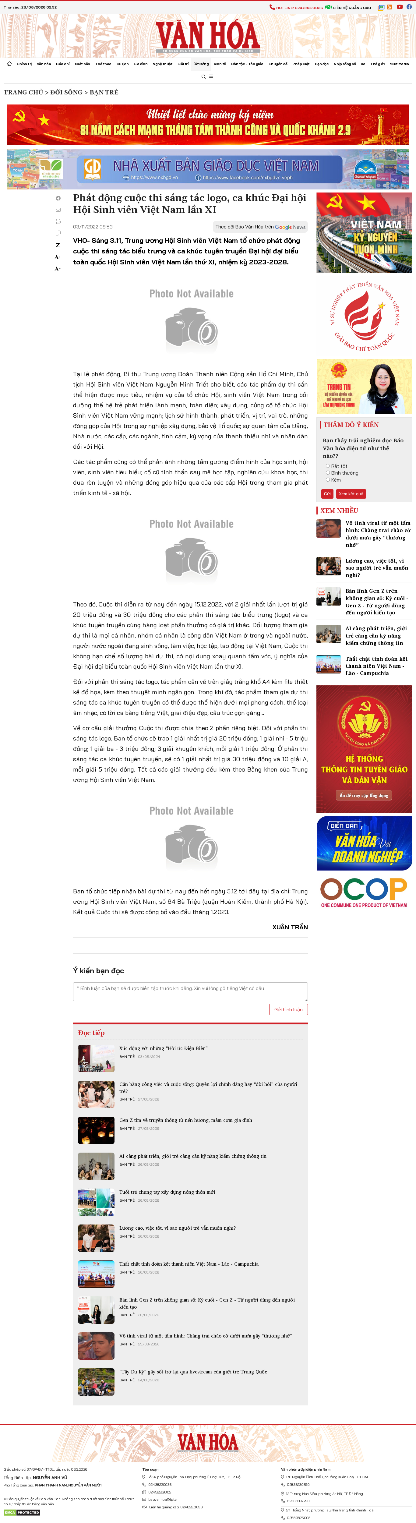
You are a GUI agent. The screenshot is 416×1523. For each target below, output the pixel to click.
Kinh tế (220, 64)
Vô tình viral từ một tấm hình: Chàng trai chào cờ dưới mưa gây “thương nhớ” (205, 1336)
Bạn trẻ (127, 1056)
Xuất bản (82, 64)
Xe (363, 64)
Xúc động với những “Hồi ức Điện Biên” (163, 1048)
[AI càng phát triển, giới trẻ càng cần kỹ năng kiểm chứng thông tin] (96, 1166)
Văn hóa (44, 64)
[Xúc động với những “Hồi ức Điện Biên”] (96, 1058)
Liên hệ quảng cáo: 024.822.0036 (175, 1507)
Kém (336, 480)
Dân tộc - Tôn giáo (247, 64)
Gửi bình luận (288, 1009)
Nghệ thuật (162, 64)
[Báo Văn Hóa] (208, 1441)
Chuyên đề (278, 64)
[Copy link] (58, 233)
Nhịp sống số (345, 64)
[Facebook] (58, 198)
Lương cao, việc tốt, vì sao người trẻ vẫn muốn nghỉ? (177, 1228)
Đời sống (201, 64)
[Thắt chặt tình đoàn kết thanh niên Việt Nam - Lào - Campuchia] (96, 1274)
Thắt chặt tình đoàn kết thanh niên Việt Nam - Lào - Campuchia (189, 1264)
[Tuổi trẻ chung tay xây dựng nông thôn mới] (96, 1202)
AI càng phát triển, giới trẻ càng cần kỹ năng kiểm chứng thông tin (192, 1156)
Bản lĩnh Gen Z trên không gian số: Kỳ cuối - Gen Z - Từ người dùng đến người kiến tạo (207, 1303)
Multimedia (399, 64)
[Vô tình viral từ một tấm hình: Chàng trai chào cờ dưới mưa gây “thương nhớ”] (96, 1346)
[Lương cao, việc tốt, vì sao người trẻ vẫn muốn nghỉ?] (96, 1238)
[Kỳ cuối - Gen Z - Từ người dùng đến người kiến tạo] (96, 1310)
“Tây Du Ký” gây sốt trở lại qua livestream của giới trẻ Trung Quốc (193, 1372)
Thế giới (377, 64)
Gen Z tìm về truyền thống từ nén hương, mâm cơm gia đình (185, 1120)
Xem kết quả (351, 493)
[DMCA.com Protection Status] (22, 1512)
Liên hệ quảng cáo (352, 7)
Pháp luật (301, 64)
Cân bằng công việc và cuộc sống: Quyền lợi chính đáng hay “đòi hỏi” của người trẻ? (208, 1087)
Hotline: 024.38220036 (299, 7)
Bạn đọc (322, 64)
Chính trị (24, 64)
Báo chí (62, 64)
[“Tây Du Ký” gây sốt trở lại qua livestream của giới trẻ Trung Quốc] (96, 1382)
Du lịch (123, 64)
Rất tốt (339, 466)
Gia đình (140, 64)
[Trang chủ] (9, 64)
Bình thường (344, 473)
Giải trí (183, 64)
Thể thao (103, 64)
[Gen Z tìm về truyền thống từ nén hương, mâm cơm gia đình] (96, 1130)
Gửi (327, 493)
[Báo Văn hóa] (208, 35)
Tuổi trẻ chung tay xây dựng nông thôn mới (167, 1192)
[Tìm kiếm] (204, 77)
